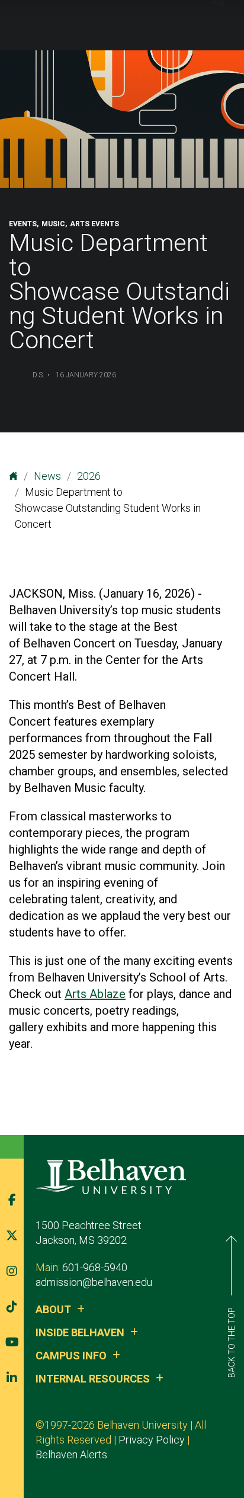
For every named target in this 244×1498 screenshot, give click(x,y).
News (47, 476)
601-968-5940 (94, 1267)
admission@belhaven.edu (94, 1282)
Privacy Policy (151, 1439)
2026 (89, 476)
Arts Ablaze (95, 994)
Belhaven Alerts (71, 1454)
